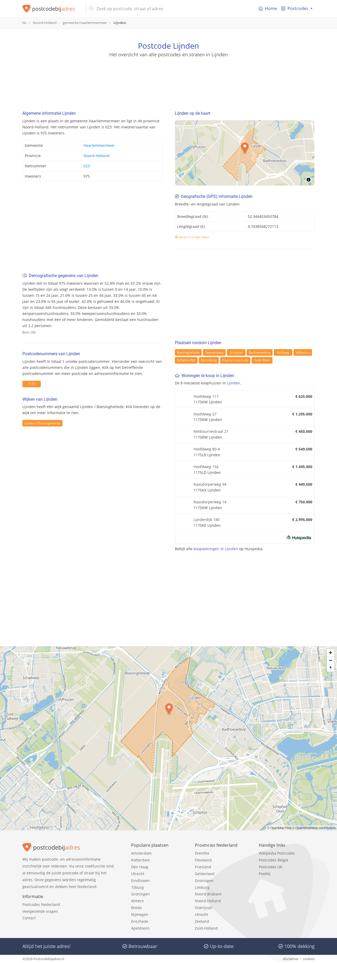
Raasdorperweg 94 (210, 484)
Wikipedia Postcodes (277, 853)
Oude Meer (262, 360)
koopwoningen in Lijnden (216, 548)
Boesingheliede (188, 352)
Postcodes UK (271, 866)
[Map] (168, 738)
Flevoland (203, 859)
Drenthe (202, 853)
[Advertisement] (168, 81)
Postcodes (297, 8)
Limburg (202, 887)
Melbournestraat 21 (211, 431)
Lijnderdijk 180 (207, 519)
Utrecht (137, 873)
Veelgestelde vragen (40, 911)
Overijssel (203, 907)
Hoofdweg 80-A (207, 449)
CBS (33, 332)
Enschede (139, 921)
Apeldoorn (140, 928)
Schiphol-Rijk (186, 360)
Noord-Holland (96, 155)
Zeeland (202, 921)
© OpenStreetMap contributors (314, 827)
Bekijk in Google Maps (193, 237)
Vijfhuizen (303, 352)
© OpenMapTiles (279, 827)
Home (271, 8)
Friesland (203, 866)
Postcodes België (273, 859)
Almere (137, 900)
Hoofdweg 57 (205, 414)
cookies (309, 958)
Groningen (140, 893)
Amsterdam (141, 853)
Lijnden (233, 382)
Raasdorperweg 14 (210, 501)
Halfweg (283, 352)
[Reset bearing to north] (330, 668)
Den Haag (139, 866)
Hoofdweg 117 (206, 396)
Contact (29, 917)
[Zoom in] (330, 652)
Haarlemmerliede (235, 360)
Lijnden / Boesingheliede (42, 423)
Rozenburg (209, 360)
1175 (31, 384)
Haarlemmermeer (99, 145)
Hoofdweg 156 (206, 466)
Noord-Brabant (208, 893)
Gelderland (205, 873)
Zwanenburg (214, 352)
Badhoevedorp (259, 352)
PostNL (265, 873)
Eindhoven (140, 880)
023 (86, 165)
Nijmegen (139, 914)
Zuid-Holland (206, 928)
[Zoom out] (330, 660)
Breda (136, 907)
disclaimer (291, 958)
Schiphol (236, 352)
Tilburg (137, 887)
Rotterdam (140, 859)
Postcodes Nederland (41, 904)
